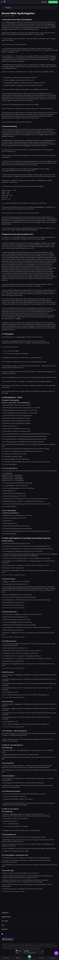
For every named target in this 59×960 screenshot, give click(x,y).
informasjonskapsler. (30, 952)
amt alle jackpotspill (24, 286)
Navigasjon (8, 7)
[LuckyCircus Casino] (10, 2)
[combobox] (29, 939)
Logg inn (44, 2)
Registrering (53, 2)
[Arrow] (3, 905)
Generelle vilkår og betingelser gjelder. (14, 575)
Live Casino (35, 286)
